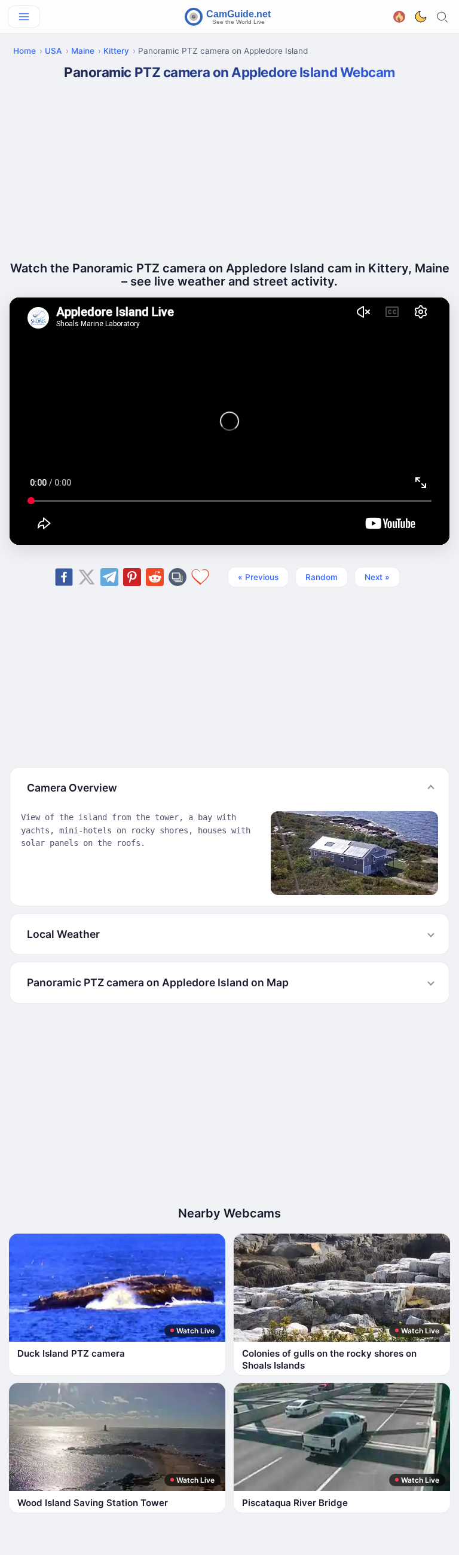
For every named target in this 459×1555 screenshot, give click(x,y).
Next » (377, 577)
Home (24, 51)
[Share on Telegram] (109, 577)
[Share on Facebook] (64, 577)
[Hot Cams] (399, 15)
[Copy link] (177, 577)
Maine (82, 51)
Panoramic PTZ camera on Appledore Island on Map (158, 982)
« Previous (258, 577)
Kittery (116, 51)
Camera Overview (72, 787)
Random (321, 577)
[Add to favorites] (200, 577)
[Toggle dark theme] (421, 17)
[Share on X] (87, 577)
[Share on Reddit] (155, 577)
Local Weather (63, 934)
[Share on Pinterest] (132, 577)
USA (53, 51)
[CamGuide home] (229, 17)
